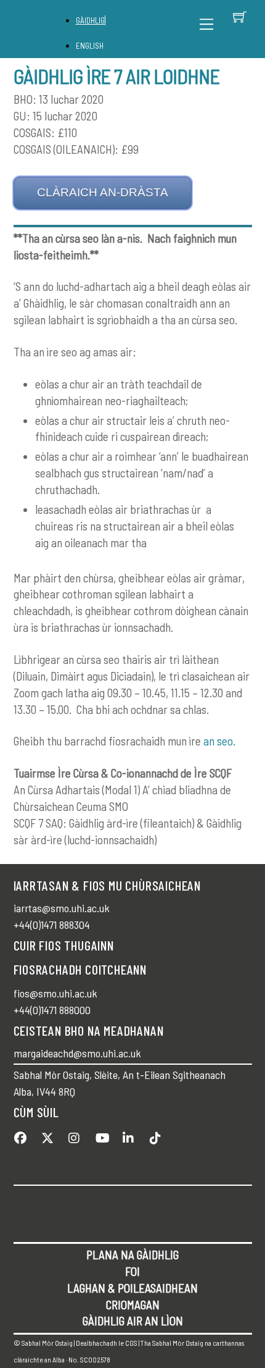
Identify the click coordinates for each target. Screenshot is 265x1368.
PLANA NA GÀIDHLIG (132, 1255)
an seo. (219, 741)
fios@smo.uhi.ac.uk (55, 993)
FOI (132, 1271)
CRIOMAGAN (133, 1305)
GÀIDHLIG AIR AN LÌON (133, 1321)
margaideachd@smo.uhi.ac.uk (77, 1053)
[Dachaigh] (46, 29)
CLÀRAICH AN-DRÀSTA (102, 192)
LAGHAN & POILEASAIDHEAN (132, 1288)
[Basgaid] (239, 16)
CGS (131, 1342)
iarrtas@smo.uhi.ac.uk (62, 908)
